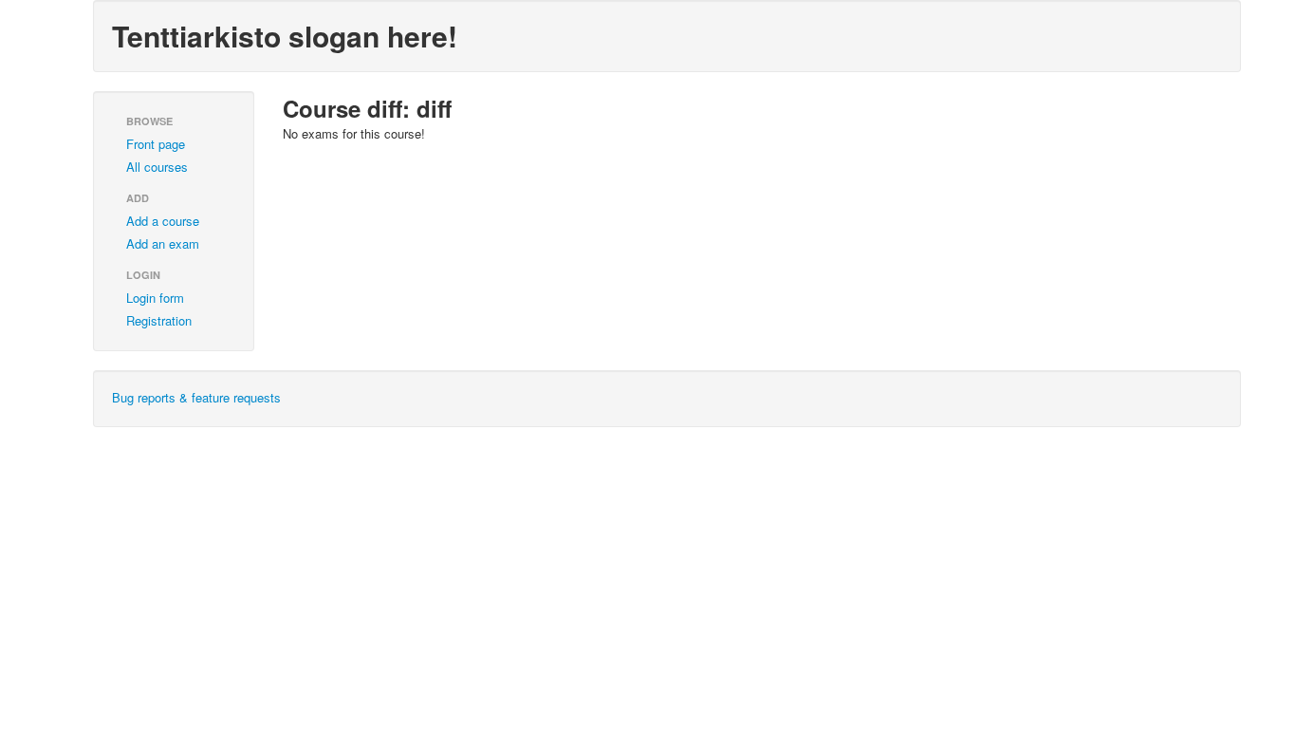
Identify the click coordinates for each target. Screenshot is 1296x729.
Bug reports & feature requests (196, 397)
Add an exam (162, 243)
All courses (157, 167)
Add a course (162, 221)
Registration (159, 320)
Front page (155, 144)
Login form (155, 298)
